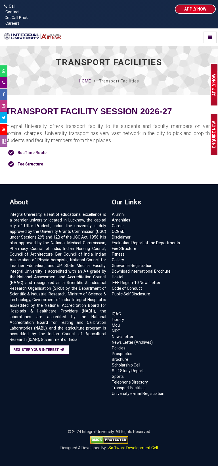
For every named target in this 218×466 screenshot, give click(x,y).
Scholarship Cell (126, 365)
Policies (118, 348)
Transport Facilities (129, 388)
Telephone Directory (130, 382)
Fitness (118, 254)
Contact (11, 12)
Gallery (118, 260)
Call (12, 6)
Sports (118, 376)
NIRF (116, 331)
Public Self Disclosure (131, 294)
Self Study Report (128, 370)
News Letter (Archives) (132, 342)
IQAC (116, 314)
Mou (116, 325)
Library (118, 319)
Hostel (117, 277)
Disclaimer (121, 237)
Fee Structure (124, 248)
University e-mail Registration (138, 393)
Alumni (118, 214)
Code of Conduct (127, 288)
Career (118, 225)
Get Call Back (15, 17)
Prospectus (122, 353)
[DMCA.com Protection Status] (109, 440)
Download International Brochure (141, 271)
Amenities (121, 220)
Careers (11, 23)
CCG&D (118, 231)
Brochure (120, 359)
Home (85, 81)
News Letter (122, 336)
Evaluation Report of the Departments (146, 243)
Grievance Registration (132, 265)
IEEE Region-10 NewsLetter (136, 282)
